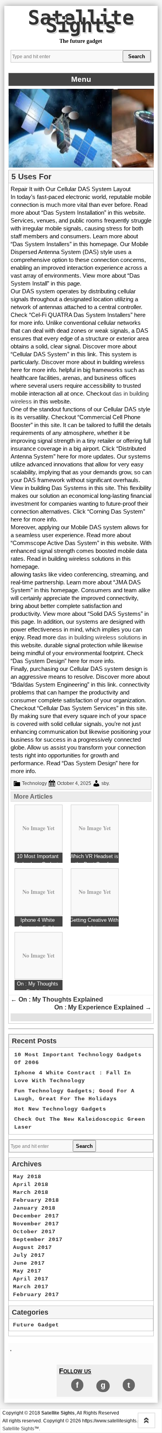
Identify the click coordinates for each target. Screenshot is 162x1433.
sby (105, 783)
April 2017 (30, 1279)
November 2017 (36, 1224)
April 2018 (30, 1184)
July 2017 (29, 1255)
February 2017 (36, 1294)
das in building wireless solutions (98, 637)
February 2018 (36, 1200)
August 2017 (32, 1247)
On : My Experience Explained (102, 1007)
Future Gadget (36, 1325)
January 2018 (34, 1208)
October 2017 (34, 1232)
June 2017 (29, 1263)
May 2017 (27, 1271)
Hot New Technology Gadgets (60, 1109)
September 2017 (38, 1239)
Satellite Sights (81, 21)
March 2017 (30, 1287)
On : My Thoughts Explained (57, 999)
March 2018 (30, 1192)
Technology (34, 783)
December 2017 (36, 1216)
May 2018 (27, 1176)
